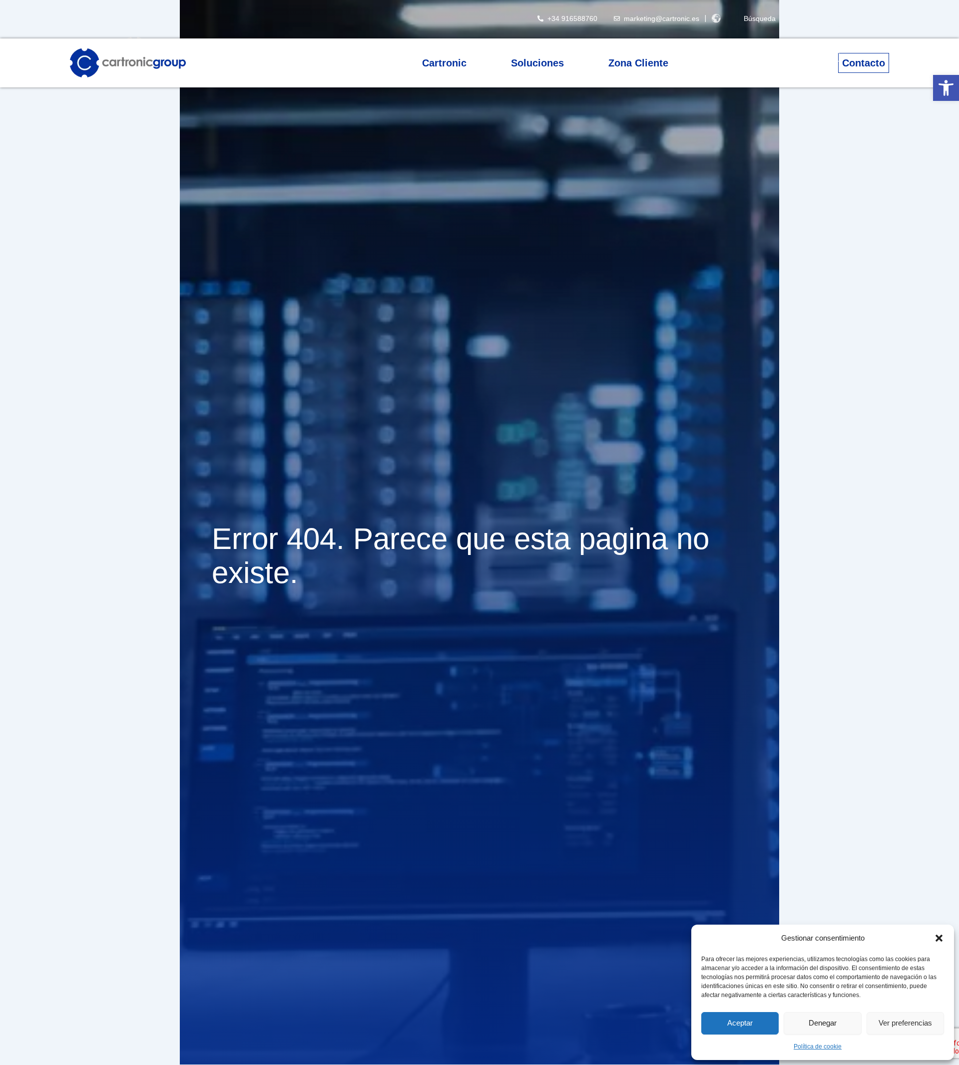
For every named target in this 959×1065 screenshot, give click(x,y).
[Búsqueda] (732, 18)
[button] (946, 88)
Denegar (823, 1023)
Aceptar (740, 1023)
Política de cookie (818, 1046)
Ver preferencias (905, 1023)
